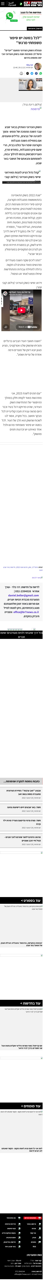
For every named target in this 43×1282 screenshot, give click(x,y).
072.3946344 (20, 1271)
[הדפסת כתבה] (22, 73)
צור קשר (33, 1233)
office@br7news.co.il (22, 1274)
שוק (29, 567)
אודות (34, 1228)
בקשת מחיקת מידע (9, 1233)
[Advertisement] (21, 482)
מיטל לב (35, 567)
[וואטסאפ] (20, 4)
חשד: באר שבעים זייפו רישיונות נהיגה (24, 807)
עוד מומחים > (30, 1105)
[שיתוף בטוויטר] (31, 73)
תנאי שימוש (11, 1228)
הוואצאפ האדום (30, 1218)
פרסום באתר (31, 1224)
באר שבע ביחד (10, 1246)
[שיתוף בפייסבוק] (36, 73)
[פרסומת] (21, 16)
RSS (34, 1246)
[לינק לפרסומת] (21, 852)
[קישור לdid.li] (21, 577)
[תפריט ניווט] (2, 3)
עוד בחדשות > (30, 1003)
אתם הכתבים (11, 1237)
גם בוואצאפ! (11, 1218)
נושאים (33, 1242)
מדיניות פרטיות (10, 1224)
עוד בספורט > (30, 900)
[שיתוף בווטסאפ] (40, 73)
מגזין (34, 1237)
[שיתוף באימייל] (27, 73)
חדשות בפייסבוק (10, 1242)
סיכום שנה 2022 (22, 567)
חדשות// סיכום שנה (35, 28)
